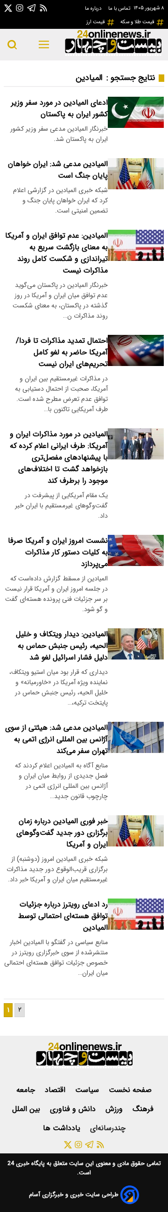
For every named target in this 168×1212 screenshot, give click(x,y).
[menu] (44, 45)
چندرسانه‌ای (108, 1128)
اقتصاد (56, 1090)
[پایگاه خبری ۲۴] (113, 54)
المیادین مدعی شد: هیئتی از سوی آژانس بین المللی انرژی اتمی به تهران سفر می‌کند (56, 739)
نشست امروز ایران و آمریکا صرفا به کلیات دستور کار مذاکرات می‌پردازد (58, 552)
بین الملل (27, 1109)
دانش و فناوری (74, 1109)
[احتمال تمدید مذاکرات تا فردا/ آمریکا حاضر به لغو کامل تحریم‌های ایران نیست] (136, 350)
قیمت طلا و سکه (138, 22)
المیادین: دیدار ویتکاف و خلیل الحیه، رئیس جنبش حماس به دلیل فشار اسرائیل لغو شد (62, 645)
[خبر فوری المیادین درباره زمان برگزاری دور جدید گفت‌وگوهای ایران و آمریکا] (136, 830)
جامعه (26, 1090)
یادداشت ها (63, 1128)
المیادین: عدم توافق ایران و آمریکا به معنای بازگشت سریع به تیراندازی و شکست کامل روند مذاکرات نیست (56, 253)
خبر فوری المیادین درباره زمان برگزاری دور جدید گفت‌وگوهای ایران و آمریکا (62, 832)
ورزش (115, 1109)
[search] (12, 45)
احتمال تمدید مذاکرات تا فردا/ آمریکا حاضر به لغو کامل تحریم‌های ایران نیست (62, 352)
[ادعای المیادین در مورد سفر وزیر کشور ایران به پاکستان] (136, 112)
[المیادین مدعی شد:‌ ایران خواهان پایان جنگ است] (136, 173)
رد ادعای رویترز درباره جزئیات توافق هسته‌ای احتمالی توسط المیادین (63, 916)
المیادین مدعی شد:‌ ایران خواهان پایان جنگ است (58, 169)
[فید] (43, 7)
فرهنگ (144, 1109)
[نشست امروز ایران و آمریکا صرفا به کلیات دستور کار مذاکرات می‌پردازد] (136, 550)
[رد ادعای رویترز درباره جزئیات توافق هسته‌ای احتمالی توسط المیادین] (136, 914)
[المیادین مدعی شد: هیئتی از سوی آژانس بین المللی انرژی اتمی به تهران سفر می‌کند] (136, 737)
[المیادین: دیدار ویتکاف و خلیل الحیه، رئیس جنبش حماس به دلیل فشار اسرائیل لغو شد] (136, 643)
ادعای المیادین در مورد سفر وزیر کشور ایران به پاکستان (59, 108)
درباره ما (94, 8)
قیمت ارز (96, 22)
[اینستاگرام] (19, 7)
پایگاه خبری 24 (26, 1163)
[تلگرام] (32, 7)
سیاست (88, 1090)
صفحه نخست (130, 1090)
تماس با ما (120, 8)
